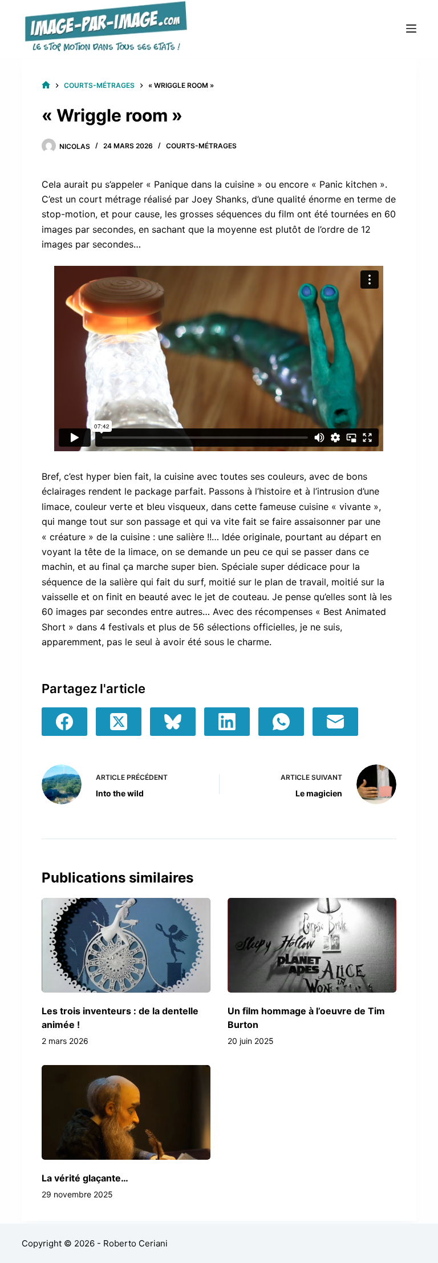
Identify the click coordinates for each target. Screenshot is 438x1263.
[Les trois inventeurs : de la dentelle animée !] (126, 945)
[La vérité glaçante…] (126, 1112)
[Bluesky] (173, 721)
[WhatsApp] (281, 721)
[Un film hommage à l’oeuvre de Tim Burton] (312, 945)
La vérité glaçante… (85, 1178)
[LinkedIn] (227, 721)
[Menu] (411, 28)
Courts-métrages (201, 145)
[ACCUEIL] (46, 85)
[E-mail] (335, 721)
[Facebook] (64, 721)
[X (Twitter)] (118, 721)
